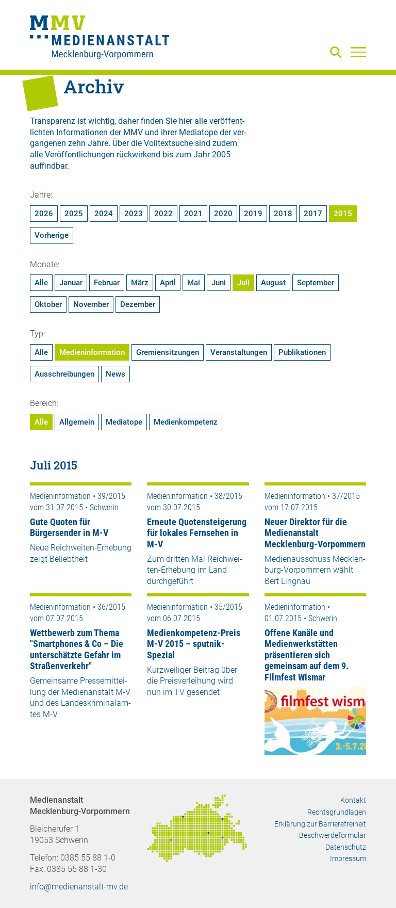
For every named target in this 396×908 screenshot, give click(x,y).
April (168, 282)
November (91, 304)
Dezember (137, 304)
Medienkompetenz (186, 422)
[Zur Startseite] (99, 38)
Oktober (48, 304)
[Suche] (337, 52)
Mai (193, 282)
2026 (44, 213)
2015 (343, 213)
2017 (313, 213)
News (115, 374)
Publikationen (302, 352)
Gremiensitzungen (167, 352)
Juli (243, 282)
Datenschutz (345, 847)
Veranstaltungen (238, 352)
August (273, 282)
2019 (253, 213)
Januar (70, 282)
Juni (218, 282)
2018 (283, 213)
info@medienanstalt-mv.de (79, 886)
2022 (163, 213)
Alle (41, 282)
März (139, 282)
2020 (223, 213)
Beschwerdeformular (332, 835)
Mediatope (124, 422)
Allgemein (76, 422)
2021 (193, 213)
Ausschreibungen (64, 374)
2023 (133, 213)
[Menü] (358, 51)
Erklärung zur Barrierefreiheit (320, 824)
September (315, 282)
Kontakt (353, 800)
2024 (103, 213)
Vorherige (52, 235)
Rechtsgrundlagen (336, 812)
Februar (107, 282)
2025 (73, 213)
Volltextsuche (168, 143)
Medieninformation (92, 352)
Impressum (348, 858)
